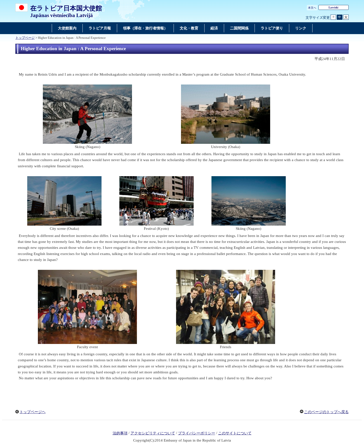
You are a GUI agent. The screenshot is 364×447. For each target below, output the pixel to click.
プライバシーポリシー (196, 433)
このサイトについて (235, 433)
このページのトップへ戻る (326, 412)
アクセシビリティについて (152, 433)
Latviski (333, 7)
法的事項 (120, 433)
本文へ (312, 7)
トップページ (25, 38)
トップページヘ (33, 412)
